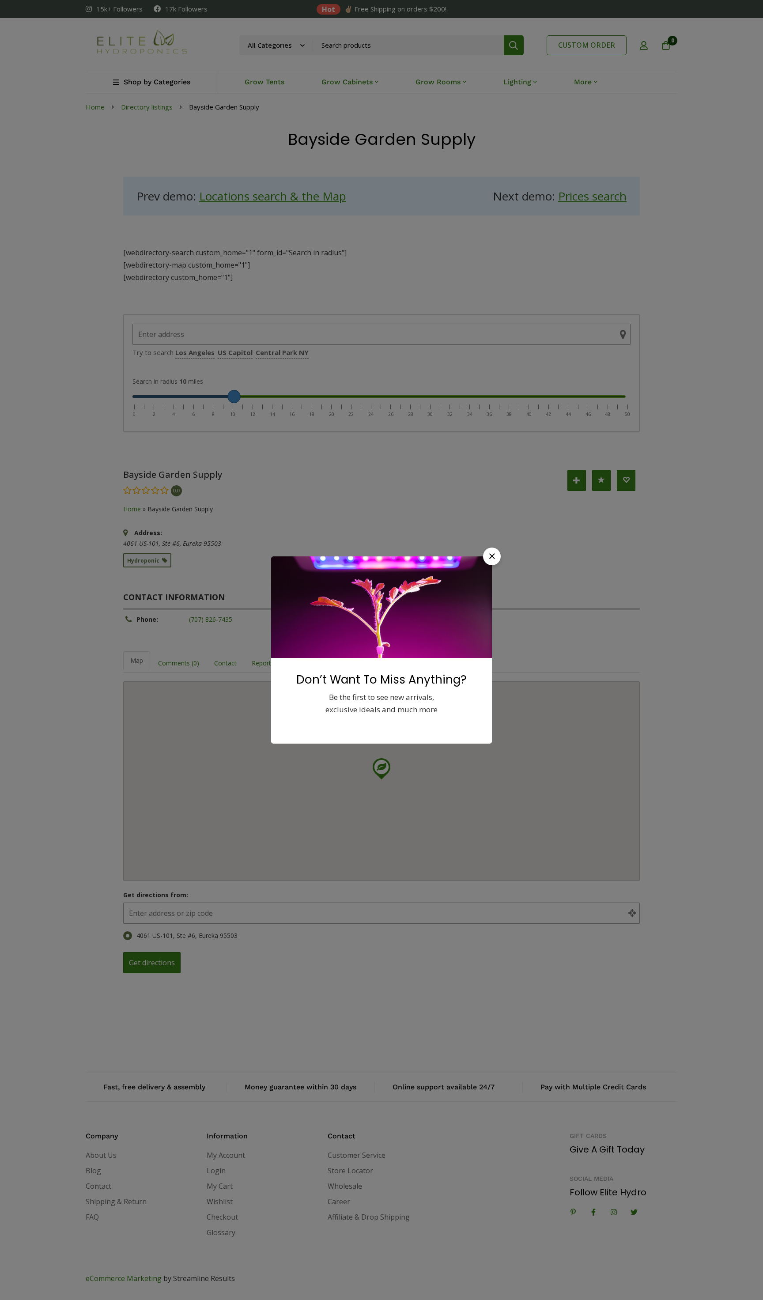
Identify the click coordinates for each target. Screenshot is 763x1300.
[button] (492, 556)
